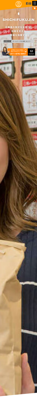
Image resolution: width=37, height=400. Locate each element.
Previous (3, 200)
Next (34, 200)
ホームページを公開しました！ (22, 41)
